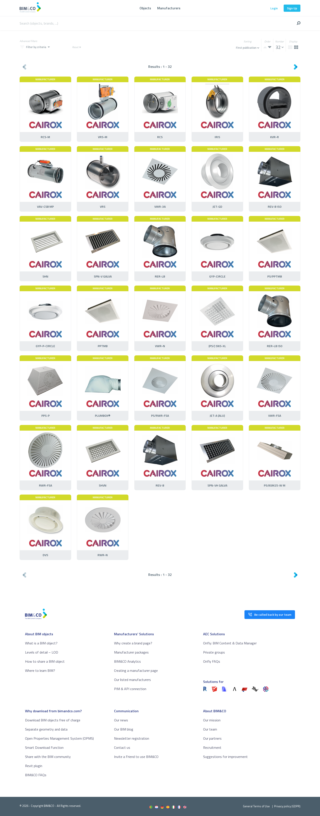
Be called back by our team (272, 614)
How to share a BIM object (45, 661)
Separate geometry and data (46, 729)
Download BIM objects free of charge (52, 720)
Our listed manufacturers (132, 679)
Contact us (122, 747)
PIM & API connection (130, 688)
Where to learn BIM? (40, 670)
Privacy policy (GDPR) (287, 806)
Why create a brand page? (133, 643)
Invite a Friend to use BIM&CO (136, 756)
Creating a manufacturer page (136, 670)
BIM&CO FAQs (35, 775)
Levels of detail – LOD (41, 652)
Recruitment (212, 747)
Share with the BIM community (48, 756)
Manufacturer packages (131, 652)
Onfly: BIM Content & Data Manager (230, 643)
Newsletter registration (131, 738)
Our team (210, 729)
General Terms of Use (256, 806)
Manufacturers (168, 8)
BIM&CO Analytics (127, 661)
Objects (145, 8)
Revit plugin (33, 765)
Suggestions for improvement (225, 756)
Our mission (212, 720)
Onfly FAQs (211, 661)
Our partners (212, 738)
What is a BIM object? (41, 643)
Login (274, 8)
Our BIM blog (123, 729)
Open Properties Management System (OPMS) (59, 738)
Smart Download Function (44, 747)
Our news (121, 720)
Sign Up (292, 8)
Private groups (214, 652)
